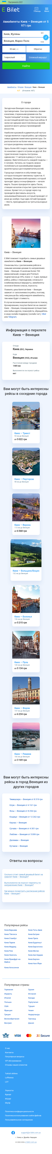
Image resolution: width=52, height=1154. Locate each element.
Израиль (8, 994)
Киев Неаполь (10, 955)
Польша (7, 1002)
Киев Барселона (35, 947)
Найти (26, 66)
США (6, 1006)
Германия (8, 989)
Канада (31, 998)
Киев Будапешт (35, 942)
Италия (7, 998)
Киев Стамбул (10, 938)
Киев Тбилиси (10, 934)
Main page (8, 8)
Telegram (12, 317)
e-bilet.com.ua (31, 1142)
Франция (8, 1010)
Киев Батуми (33, 934)
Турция (31, 1006)
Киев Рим (8, 951)
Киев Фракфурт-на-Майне (12, 960)
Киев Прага (33, 938)
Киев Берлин (34, 959)
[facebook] (13, 1132)
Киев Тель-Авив (35, 930)
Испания (32, 994)
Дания (31, 1023)
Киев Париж (9, 942)
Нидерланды (34, 1014)
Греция (7, 1014)
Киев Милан (33, 951)
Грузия (31, 989)
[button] (22, 884)
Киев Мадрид (10, 947)
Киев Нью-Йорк (35, 963)
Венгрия (8, 1023)
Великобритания (11, 1019)
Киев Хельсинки (11, 967)
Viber (44, 314)
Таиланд (32, 1019)
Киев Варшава (10, 930)
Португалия (33, 1002)
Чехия (31, 1010)
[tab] (26, 876)
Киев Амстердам (35, 955)
